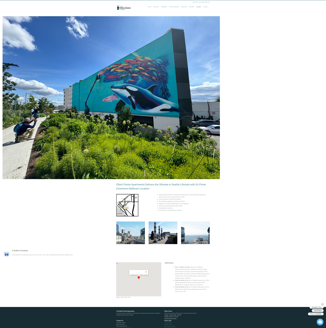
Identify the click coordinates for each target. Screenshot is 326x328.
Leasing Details (168, 322)
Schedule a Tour (168, 324)
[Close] (146, 272)
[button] (139, 277)
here (129, 297)
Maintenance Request (169, 326)
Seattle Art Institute (176, 210)
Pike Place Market (175, 199)
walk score (32, 255)
